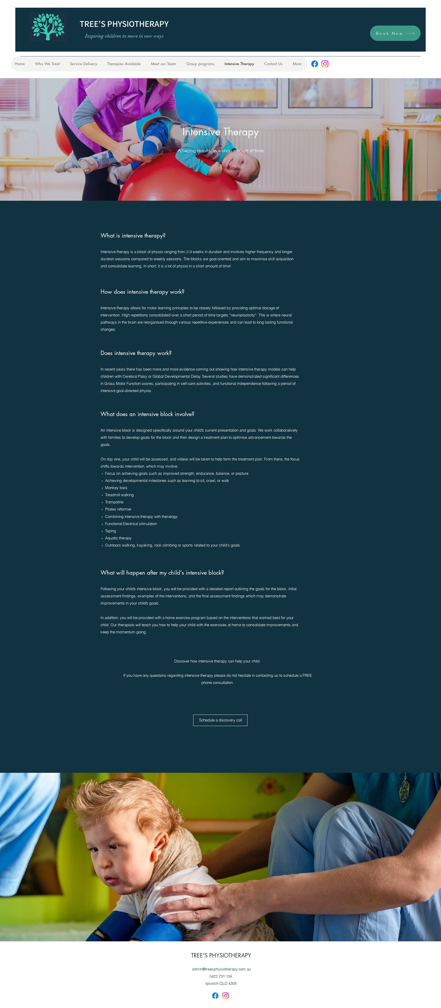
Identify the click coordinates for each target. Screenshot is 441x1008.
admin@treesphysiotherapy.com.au (312, 36)
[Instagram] (324, 63)
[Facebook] (314, 63)
